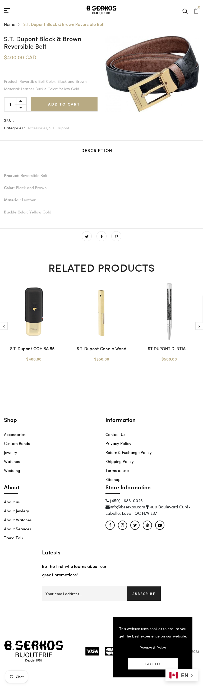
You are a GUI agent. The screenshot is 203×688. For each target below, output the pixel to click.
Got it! (152, 664)
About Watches (18, 519)
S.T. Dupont (59, 127)
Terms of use (117, 470)
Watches (12, 461)
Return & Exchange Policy (128, 452)
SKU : (9, 120)
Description (96, 151)
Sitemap (113, 479)
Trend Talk (14, 537)
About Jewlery (16, 510)
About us (12, 501)
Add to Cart (64, 104)
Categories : (14, 127)
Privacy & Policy (153, 647)
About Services (17, 528)
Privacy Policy (118, 443)
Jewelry (10, 452)
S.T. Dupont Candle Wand (101, 349)
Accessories (15, 434)
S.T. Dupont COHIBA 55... (34, 349)
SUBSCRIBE (143, 593)
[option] (152, 74)
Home (9, 24)
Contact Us (115, 434)
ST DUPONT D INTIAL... (169, 349)
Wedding (12, 470)
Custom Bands (17, 443)
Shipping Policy (119, 461)
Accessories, (37, 127)
